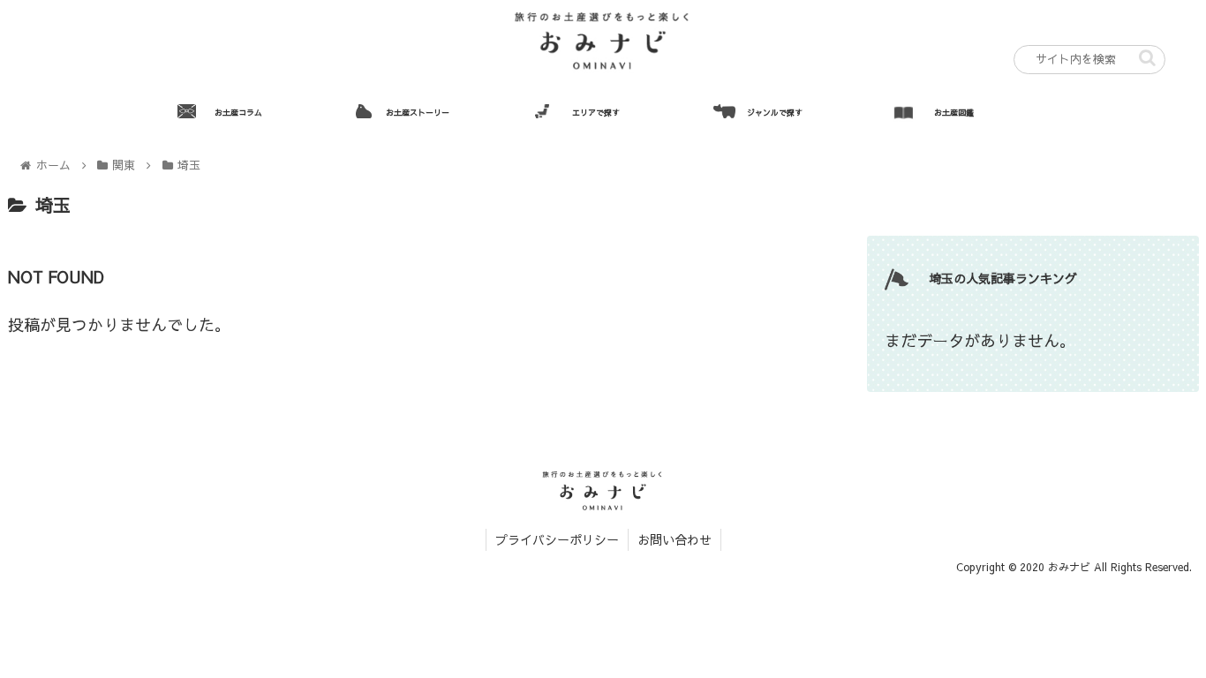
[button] (1147, 58)
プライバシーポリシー (557, 539)
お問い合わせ (674, 539)
